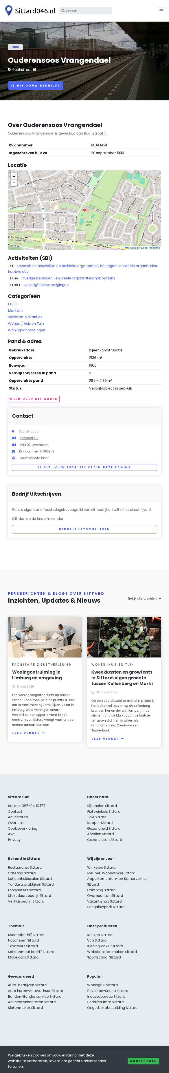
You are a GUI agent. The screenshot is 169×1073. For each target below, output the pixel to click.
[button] (84, 210)
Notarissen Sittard (23, 940)
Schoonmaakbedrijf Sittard (31, 951)
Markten (15, 310)
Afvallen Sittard (100, 834)
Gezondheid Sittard (103, 828)
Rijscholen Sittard (102, 805)
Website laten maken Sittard (112, 951)
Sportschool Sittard (104, 957)
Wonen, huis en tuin (112, 664)
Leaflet (132, 247)
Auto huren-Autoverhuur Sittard (35, 990)
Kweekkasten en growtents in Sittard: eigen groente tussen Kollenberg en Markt (122, 678)
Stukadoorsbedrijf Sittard (29, 895)
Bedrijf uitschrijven (84, 529)
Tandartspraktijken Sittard (31, 884)
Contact (15, 811)
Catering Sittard (22, 873)
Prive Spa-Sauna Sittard (107, 990)
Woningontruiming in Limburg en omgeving (37, 675)
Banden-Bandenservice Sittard (34, 996)
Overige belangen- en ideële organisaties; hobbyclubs (68, 278)
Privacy (14, 839)
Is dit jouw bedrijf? (36, 85)
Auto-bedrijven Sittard (27, 985)
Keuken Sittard (99, 934)
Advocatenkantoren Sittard (32, 1002)
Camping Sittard (101, 890)
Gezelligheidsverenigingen (46, 284)
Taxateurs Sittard (23, 946)
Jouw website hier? (34, 458)
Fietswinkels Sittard (103, 811)
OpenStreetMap (150, 247)
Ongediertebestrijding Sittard (112, 1007)
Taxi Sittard (97, 817)
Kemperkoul (29, 438)
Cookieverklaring (22, 828)
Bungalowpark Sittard (106, 906)
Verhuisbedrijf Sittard (26, 901)
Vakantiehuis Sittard (104, 901)
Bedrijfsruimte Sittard (105, 1002)
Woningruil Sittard (102, 985)
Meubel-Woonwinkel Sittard (111, 873)
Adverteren (18, 817)
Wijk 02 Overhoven (34, 445)
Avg (11, 834)
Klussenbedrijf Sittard (26, 934)
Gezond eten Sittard (104, 839)
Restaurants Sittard (25, 867)
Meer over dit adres (34, 399)
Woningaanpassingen (26, 330)
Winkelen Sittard (101, 867)
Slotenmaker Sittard (25, 1007)
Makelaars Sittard (23, 957)
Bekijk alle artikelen (142, 598)
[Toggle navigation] (161, 10)
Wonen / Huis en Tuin (26, 323)
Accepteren (143, 1061)
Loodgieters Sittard (24, 890)
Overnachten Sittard (105, 895)
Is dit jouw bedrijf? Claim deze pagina (84, 467)
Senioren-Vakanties (25, 316)
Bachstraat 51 (24, 69)
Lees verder (26, 733)
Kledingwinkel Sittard (105, 946)
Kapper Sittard (100, 822)
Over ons (16, 822)
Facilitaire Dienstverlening (42, 664)
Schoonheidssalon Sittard (30, 878)
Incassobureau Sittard (106, 996)
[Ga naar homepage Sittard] (29, 11)
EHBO (15, 47)
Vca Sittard (97, 940)
